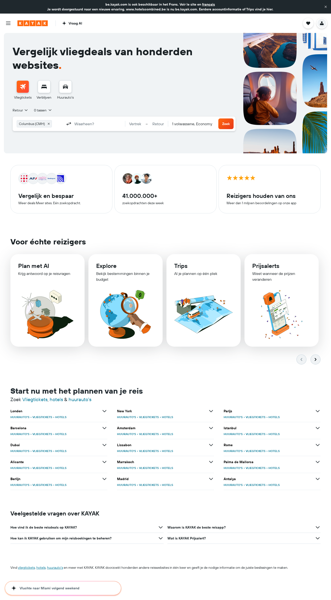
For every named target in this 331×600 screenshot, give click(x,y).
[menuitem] (23, 90)
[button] (325, 6)
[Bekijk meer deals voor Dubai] (104, 445)
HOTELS (61, 417)
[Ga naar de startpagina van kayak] (32, 23)
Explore (106, 265)
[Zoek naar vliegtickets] (22, 86)
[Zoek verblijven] (44, 86)
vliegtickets (26, 567)
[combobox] (20, 110)
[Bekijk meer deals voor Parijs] (318, 411)
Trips (181, 265)
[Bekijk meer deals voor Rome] (318, 445)
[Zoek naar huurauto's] (65, 86)
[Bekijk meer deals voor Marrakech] (211, 462)
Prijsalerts (265, 265)
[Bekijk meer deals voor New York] (211, 411)
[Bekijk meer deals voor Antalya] (318, 479)
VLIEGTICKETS (42, 417)
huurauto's (80, 399)
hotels (56, 399)
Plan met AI (33, 265)
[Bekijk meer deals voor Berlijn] (104, 479)
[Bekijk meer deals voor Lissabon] (211, 445)
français (208, 4)
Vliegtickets (34, 399)
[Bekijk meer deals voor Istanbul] (318, 428)
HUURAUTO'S (20, 417)
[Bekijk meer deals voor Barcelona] (104, 428)
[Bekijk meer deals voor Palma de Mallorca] (318, 462)
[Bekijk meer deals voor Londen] (104, 411)
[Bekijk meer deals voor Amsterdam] (211, 428)
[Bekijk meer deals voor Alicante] (104, 462)
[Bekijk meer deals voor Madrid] (211, 479)
